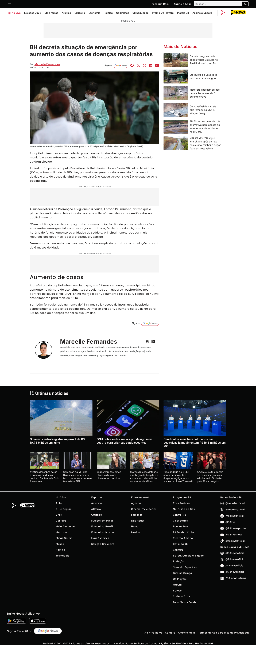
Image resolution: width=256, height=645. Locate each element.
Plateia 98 (183, 12)
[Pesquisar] (245, 4)
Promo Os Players (163, 12)
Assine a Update (202, 12)
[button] (132, 65)
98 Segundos (141, 12)
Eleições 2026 (32, 12)
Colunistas (122, 12)
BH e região (51, 12)
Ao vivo (16, 12)
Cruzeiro (80, 12)
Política (108, 12)
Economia (94, 12)
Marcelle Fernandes (47, 64)
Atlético (66, 12)
